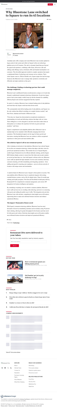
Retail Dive (31, 386)
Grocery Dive (32, 381)
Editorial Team (17, 368)
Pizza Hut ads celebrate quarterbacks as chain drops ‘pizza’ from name (29, 297)
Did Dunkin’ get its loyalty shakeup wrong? (34, 276)
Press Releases (18, 379)
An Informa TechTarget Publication (28, 1)
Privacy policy (4, 405)
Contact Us (17, 370)
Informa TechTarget (25, 399)
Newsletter (17, 372)
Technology (16, 222)
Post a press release (15, 352)
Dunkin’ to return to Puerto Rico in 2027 (21, 303)
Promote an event (33, 372)
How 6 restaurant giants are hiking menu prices (35, 263)
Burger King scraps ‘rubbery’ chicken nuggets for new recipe (28, 293)
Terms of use (11, 405)
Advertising (31, 365)
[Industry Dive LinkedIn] (2, 368)
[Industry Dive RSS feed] (10, 368)
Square (16, 55)
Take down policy (20, 405)
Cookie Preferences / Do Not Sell (33, 405)
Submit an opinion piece (35, 370)
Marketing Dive (32, 384)
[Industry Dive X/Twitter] (8, 368)
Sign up (50, 4)
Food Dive (31, 379)
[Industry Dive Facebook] (5, 368)
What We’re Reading (19, 382)
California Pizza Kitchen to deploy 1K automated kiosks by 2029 (28, 307)
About (15, 365)
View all (8, 352)
